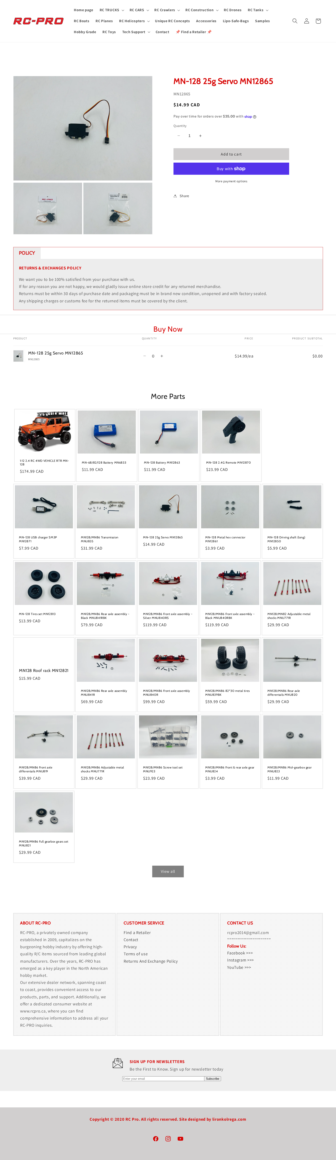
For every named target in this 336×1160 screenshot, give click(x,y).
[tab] (27, 253)
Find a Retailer (137, 932)
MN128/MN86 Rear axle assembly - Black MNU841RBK (105, 616)
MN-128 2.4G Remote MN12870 (228, 462)
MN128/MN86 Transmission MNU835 (99, 539)
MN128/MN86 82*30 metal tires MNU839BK (227, 692)
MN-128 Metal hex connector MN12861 (225, 539)
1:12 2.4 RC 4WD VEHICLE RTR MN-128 (44, 462)
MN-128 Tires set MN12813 (37, 614)
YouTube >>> (239, 967)
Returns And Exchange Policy (151, 961)
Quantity (180, 126)
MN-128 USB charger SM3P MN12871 (38, 539)
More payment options (231, 181)
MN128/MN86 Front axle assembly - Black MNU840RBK (230, 616)
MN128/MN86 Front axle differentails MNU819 (36, 769)
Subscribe (212, 1078)
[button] (111, 10)
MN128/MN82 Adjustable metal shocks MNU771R (288, 616)
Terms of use (136, 953)
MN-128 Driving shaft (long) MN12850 (286, 539)
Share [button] (184, 195)
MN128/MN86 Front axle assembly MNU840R (166, 692)
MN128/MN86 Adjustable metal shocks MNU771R (102, 769)
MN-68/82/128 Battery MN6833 (104, 462)
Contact (131, 939)
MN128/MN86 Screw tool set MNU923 (163, 769)
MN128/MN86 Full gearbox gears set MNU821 (43, 843)
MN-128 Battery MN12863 (162, 462)
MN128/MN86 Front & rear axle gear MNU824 (229, 769)
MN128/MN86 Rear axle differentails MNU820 (283, 692)
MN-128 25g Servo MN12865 (163, 537)
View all (168, 871)
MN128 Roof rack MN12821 (44, 670)
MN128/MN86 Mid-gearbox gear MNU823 (289, 769)
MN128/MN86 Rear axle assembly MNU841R (104, 692)
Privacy (130, 946)
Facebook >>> (240, 953)
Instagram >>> (240, 960)
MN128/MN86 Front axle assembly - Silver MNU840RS (167, 616)
